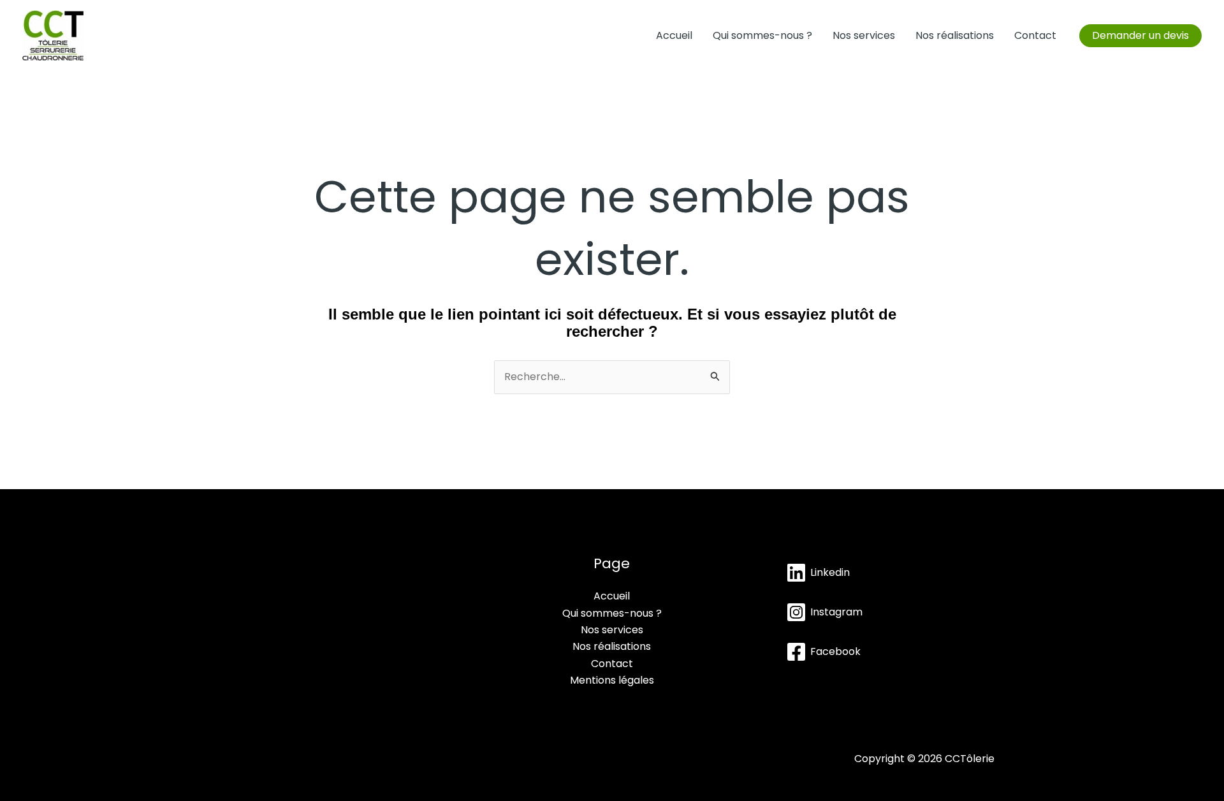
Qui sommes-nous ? (762, 35)
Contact (1035, 35)
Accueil (674, 35)
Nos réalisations (954, 35)
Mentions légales (612, 680)
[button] (1140, 35)
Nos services (864, 35)
